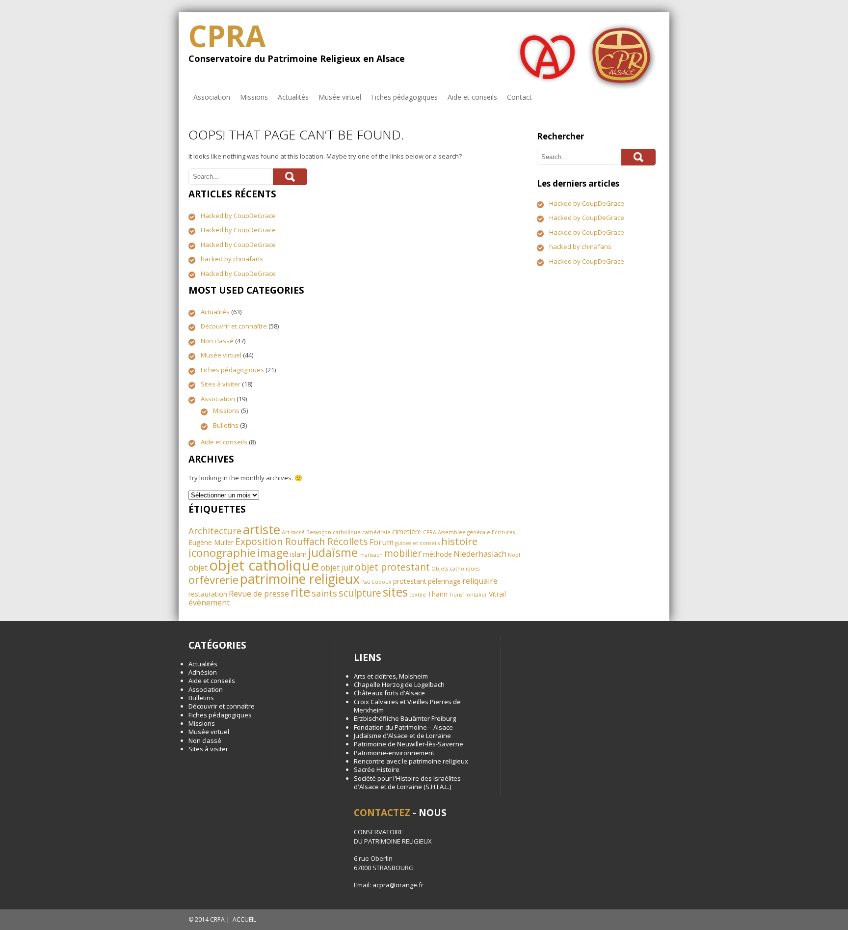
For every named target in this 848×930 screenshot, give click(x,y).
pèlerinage (444, 581)
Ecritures (503, 532)
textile (417, 594)
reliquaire (480, 580)
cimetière (407, 531)
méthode (437, 554)
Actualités (293, 97)
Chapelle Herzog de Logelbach (399, 684)
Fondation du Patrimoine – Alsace (403, 727)
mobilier (403, 553)
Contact (519, 97)
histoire (459, 541)
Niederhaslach (479, 553)
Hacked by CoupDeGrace (238, 215)
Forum (382, 542)
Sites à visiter (220, 384)
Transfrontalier (468, 594)
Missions (254, 97)
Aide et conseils (472, 97)
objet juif (336, 567)
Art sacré (293, 532)
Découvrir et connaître (234, 326)
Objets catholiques (455, 568)
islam (298, 554)
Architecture (214, 531)
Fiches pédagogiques (404, 97)
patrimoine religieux (300, 579)
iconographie (222, 552)
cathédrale (376, 532)
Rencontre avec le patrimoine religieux (411, 761)
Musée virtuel (339, 97)
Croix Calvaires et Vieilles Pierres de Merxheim (407, 705)
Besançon (318, 532)
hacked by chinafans (232, 258)
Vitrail (497, 594)
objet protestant (392, 567)
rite (300, 592)
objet (198, 567)
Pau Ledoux (376, 581)
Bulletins (225, 425)
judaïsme (333, 552)
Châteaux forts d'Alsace (389, 692)
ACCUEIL (244, 919)
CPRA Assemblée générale (456, 532)
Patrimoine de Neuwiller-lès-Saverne (408, 743)
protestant (409, 581)
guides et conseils (417, 543)
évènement (209, 602)
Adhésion (202, 672)
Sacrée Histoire (376, 769)
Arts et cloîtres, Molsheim (391, 676)
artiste (261, 529)
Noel (514, 554)
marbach (371, 554)
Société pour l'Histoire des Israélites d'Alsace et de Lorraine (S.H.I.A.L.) (407, 782)
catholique (347, 532)
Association (211, 97)
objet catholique (264, 565)
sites (395, 592)
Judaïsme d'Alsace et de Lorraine (402, 735)
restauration (207, 594)
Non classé (217, 340)
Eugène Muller (211, 542)
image (273, 552)
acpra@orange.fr (398, 884)
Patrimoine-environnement (394, 752)
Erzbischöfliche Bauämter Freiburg (405, 718)
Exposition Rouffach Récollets (301, 541)
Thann (437, 594)
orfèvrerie (213, 579)
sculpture (360, 593)
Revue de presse (259, 593)
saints (324, 593)
